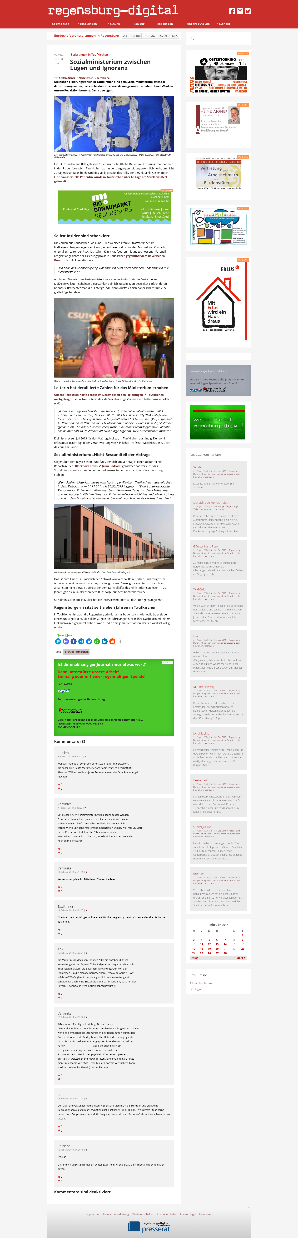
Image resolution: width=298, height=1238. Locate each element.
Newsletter (205, 1214)
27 (217, 953)
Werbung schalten (142, 1214)
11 (201, 944)
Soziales (164, 35)
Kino (175, 35)
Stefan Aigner (67, 78)
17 (193, 948)
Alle (126, 35)
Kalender (224, 24)
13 (217, 944)
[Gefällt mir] (59, 784)
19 (209, 948)
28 (225, 953)
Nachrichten (87, 24)
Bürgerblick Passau (201, 983)
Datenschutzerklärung (116, 1214)
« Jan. (195, 957)
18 (201, 948)
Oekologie (149, 35)
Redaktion (165, 24)
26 (209, 953)
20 (217, 948)
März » (240, 957)
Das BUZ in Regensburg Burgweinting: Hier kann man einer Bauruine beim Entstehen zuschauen (217, 473)
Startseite (60, 24)
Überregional (102, 78)
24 (193, 953)
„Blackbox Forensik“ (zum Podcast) (97, 466)
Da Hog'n (195, 989)
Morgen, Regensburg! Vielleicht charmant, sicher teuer (215, 508)
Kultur (139, 24)
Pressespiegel (188, 1214)
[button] (58, 641)
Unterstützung (198, 24)
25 (201, 953)
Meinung (114, 24)
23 (242, 948)
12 (209, 944)
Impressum (93, 1214)
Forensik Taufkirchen (76, 651)
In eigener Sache (166, 1214)
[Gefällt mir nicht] (59, 788)
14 (225, 944)
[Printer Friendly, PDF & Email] (63, 635)
